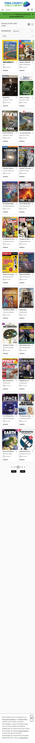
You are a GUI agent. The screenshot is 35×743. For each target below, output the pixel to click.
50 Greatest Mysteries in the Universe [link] (9, 204)
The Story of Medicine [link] (9, 310)
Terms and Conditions (9, 719)
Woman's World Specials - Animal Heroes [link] (25, 62)
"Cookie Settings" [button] (23, 731)
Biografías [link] (6, 97)
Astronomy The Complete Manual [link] (25, 451)
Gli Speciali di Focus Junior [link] (9, 239)
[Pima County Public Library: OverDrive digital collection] (17, 4)
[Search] (2, 9)
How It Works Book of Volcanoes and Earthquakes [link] (25, 204)
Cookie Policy (23, 738)
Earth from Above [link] (8, 451)
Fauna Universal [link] (8, 133)
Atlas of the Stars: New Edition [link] (25, 274)
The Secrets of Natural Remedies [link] (25, 416)
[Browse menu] (32, 9)
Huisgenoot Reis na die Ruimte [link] (25, 239)
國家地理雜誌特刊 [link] (8, 62)
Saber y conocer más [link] (25, 97)
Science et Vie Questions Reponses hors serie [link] (9, 274)
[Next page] (24, 467)
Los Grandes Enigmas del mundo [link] (25, 133)
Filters (4, 36)
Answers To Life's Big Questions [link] (9, 345)
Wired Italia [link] (22, 310)
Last (22, 471)
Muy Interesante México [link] (9, 380)
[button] (29, 25)
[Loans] (28, 10)
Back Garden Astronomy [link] (25, 345)
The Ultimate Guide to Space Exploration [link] (9, 416)
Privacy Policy (23, 719)
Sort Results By (6, 31)
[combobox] (13, 10)
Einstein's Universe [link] (25, 168)
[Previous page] (12, 467)
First (14, 471)
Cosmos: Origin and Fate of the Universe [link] (9, 168)
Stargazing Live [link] (24, 380)
